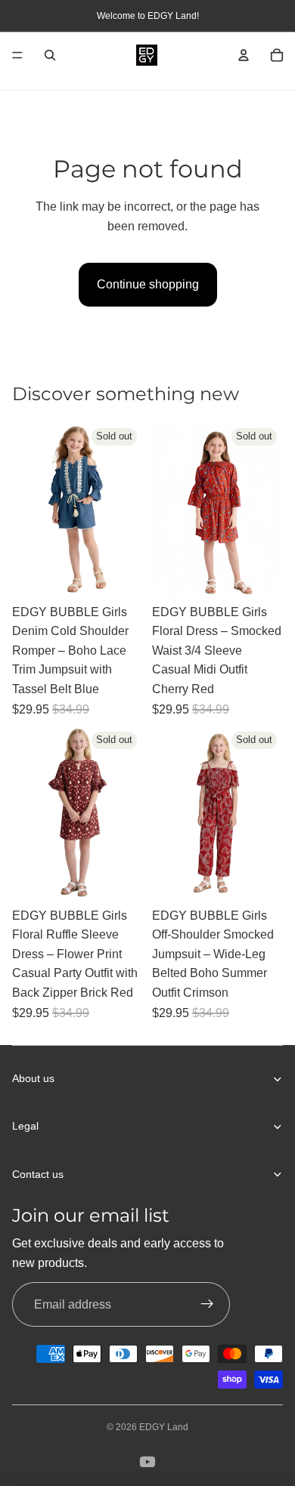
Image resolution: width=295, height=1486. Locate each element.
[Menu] (17, 55)
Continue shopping (148, 284)
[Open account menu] (243, 55)
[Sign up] (207, 1305)
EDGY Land (163, 1427)
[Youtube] (147, 1462)
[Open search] (50, 55)
